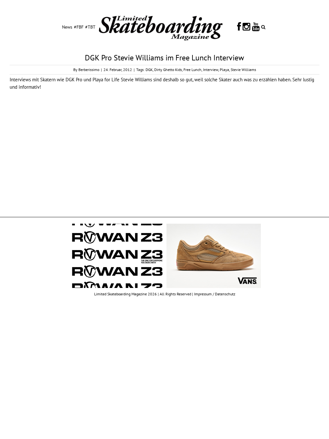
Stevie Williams (243, 69)
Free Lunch (192, 69)
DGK (149, 69)
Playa (224, 69)
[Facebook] (239, 26)
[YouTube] (256, 26)
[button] (263, 26)
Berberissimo (88, 69)
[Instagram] (246, 26)
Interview (210, 69)
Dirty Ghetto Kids (168, 69)
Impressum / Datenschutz (214, 293)
